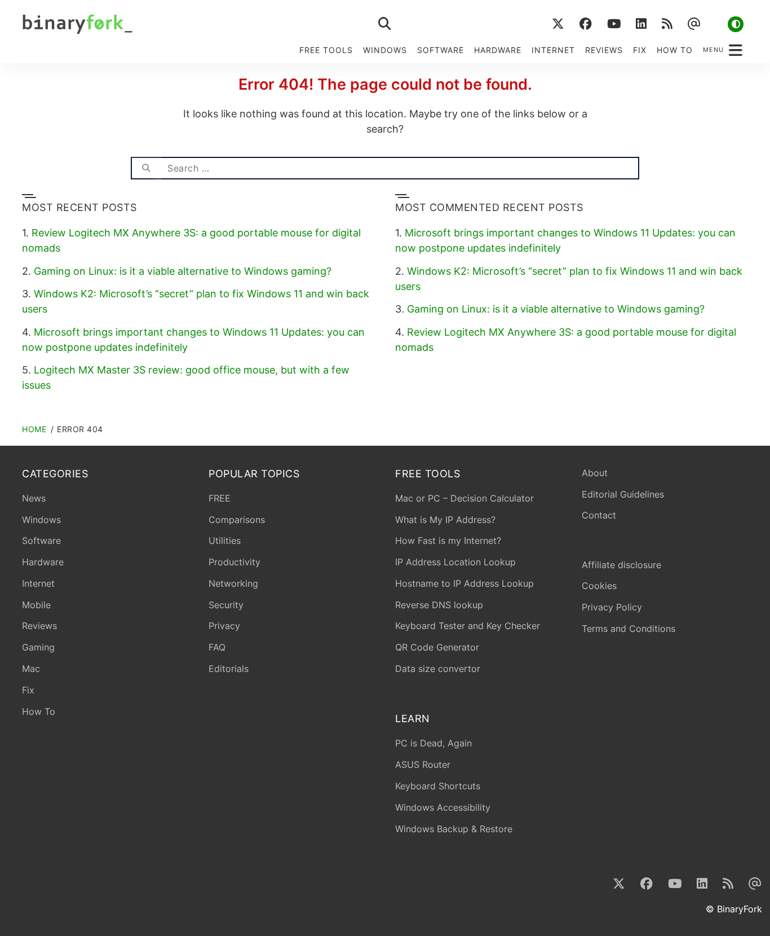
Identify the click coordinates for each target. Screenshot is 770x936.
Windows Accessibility (442, 807)
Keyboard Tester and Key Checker (467, 625)
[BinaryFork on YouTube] (613, 24)
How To (675, 50)
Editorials (229, 668)
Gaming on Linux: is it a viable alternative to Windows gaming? (182, 271)
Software (440, 50)
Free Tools (326, 50)
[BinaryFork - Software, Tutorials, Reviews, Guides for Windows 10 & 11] (165, 24)
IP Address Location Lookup (455, 562)
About (595, 472)
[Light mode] (736, 24)
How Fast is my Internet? (448, 540)
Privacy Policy (612, 607)
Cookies (599, 585)
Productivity (234, 562)
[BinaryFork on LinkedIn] (641, 24)
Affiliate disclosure (621, 564)
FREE (220, 498)
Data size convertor (437, 668)
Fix (640, 50)
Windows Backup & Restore (453, 828)
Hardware (497, 50)
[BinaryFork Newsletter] (693, 24)
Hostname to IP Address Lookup (464, 583)
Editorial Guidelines (623, 494)
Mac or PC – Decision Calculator (464, 498)
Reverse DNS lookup (439, 604)
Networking (233, 583)
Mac (31, 668)
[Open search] (385, 24)
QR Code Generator (437, 647)
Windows (385, 50)
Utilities (225, 540)
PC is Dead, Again (433, 743)
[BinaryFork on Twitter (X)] (558, 24)
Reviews (604, 50)
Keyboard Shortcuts (437, 786)
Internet (553, 50)
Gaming (38, 647)
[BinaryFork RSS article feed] (667, 24)
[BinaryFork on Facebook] (585, 24)
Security (226, 604)
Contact (599, 515)
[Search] (146, 168)
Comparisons (237, 519)
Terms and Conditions (628, 628)
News (34, 498)
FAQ (217, 647)
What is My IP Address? (445, 519)
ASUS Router (422, 764)
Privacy (224, 625)
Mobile (36, 604)
